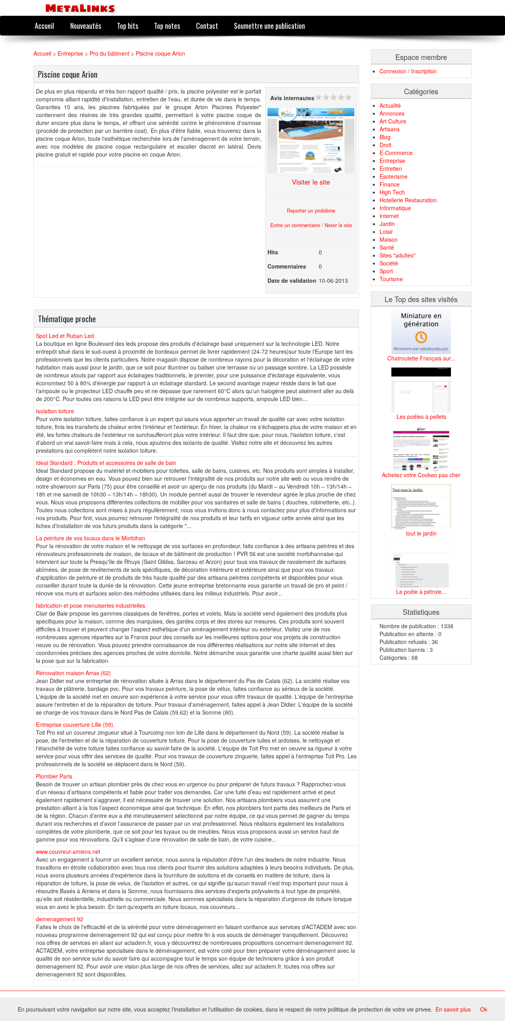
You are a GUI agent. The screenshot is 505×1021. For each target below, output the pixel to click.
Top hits (127, 25)
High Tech (392, 192)
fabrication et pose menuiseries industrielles (90, 605)
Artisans (390, 129)
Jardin (387, 224)
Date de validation (291, 280)
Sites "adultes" (397, 255)
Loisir (386, 231)
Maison (389, 239)
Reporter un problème (311, 210)
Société (389, 263)
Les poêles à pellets (421, 416)
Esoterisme (394, 176)
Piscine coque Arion (160, 53)
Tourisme (391, 279)
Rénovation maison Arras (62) (73, 673)
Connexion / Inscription (408, 71)
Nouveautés (85, 25)
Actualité (390, 105)
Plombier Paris (54, 776)
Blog (385, 137)
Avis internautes (292, 98)
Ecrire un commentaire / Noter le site (311, 225)
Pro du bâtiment (109, 53)
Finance (390, 184)
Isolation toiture (55, 411)
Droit (385, 145)
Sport (386, 271)
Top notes (167, 25)
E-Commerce (396, 153)
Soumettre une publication (269, 25)
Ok (483, 1009)
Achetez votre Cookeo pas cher (421, 475)
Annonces (392, 113)
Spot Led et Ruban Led (65, 336)
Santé (387, 247)
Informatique (395, 208)
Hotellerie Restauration (408, 200)
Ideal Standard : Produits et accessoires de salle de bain (106, 463)
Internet (389, 216)
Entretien (391, 168)
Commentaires (286, 266)
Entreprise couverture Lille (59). (75, 724)
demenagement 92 (59, 919)
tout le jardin (421, 533)
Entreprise (70, 53)
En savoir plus (453, 1009)
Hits (272, 252)
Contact (207, 25)
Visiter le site (311, 182)
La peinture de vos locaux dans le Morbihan (90, 538)
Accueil (44, 25)
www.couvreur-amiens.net (68, 851)
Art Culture (393, 121)
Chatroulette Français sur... (421, 358)
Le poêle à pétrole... (421, 591)
